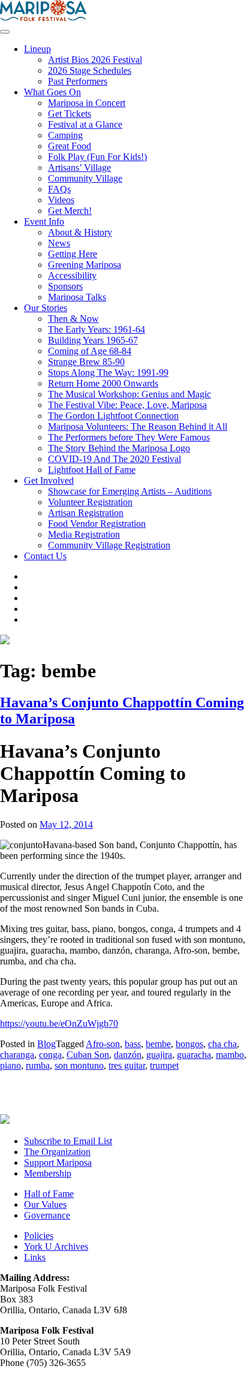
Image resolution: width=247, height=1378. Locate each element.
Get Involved (49, 480)
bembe (158, 1044)
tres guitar (127, 1065)
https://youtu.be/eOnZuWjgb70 (59, 1023)
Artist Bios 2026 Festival (95, 60)
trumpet (164, 1065)
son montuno (79, 1065)
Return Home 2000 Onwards (103, 383)
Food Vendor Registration (97, 523)
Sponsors (65, 286)
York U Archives (56, 1246)
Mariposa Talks (77, 297)
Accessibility (72, 275)
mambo (230, 1055)
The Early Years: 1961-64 (96, 329)
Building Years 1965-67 (93, 340)
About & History (80, 232)
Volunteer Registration (90, 502)
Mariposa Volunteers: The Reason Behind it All (137, 426)
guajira (159, 1055)
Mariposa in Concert (86, 103)
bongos (189, 1044)
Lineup (37, 49)
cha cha (222, 1044)
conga (50, 1055)
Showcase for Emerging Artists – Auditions (130, 491)
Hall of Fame (49, 1194)
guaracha (194, 1055)
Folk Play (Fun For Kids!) (97, 157)
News (59, 243)
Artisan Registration (85, 513)
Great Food (69, 146)
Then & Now (73, 318)
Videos (61, 200)
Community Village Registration (109, 545)
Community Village (85, 178)
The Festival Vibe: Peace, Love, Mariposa (127, 405)
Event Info (44, 221)
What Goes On (52, 92)
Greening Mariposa (84, 265)
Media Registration (84, 534)
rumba (38, 1065)
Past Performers (77, 81)
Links (35, 1257)
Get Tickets (69, 113)
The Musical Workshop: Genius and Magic (129, 394)
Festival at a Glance (85, 124)
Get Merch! (70, 211)
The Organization (57, 1152)
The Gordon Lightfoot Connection (113, 416)
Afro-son (103, 1044)
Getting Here (72, 254)
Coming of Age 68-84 (89, 351)
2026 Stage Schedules (89, 70)
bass (133, 1044)
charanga (17, 1055)
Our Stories (45, 308)
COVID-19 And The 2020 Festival (114, 459)
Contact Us (45, 556)
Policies (38, 1236)
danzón (127, 1055)
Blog (46, 1044)
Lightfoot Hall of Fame (91, 470)
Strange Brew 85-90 (86, 362)
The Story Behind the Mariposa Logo (119, 448)
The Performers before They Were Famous (129, 437)
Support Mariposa (58, 1162)
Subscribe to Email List (68, 1141)
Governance (47, 1215)
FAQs (59, 189)
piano (10, 1065)
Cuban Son (88, 1055)
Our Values (45, 1204)
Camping (65, 135)
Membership (47, 1173)
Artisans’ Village (79, 167)
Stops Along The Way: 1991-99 (108, 372)
